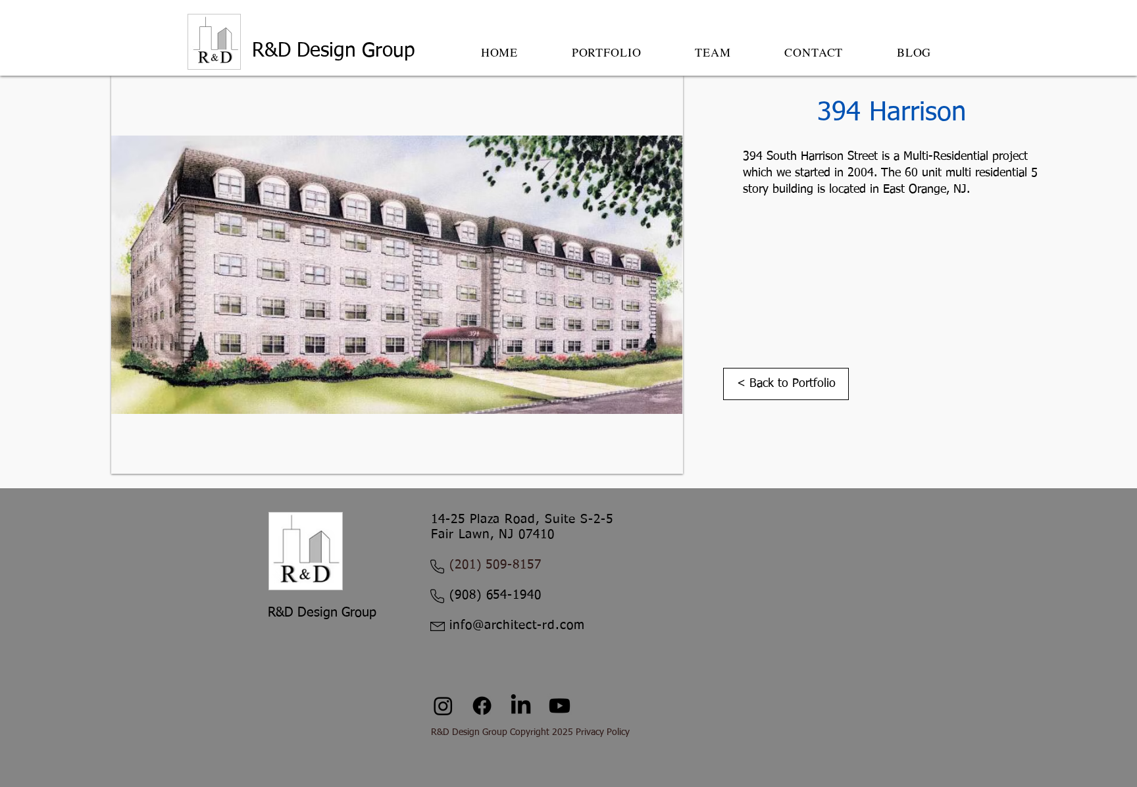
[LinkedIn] (521, 706)
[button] (606, 52)
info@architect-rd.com (517, 625)
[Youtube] (559, 706)
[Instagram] (443, 706)
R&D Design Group (336, 51)
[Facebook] (482, 706)
